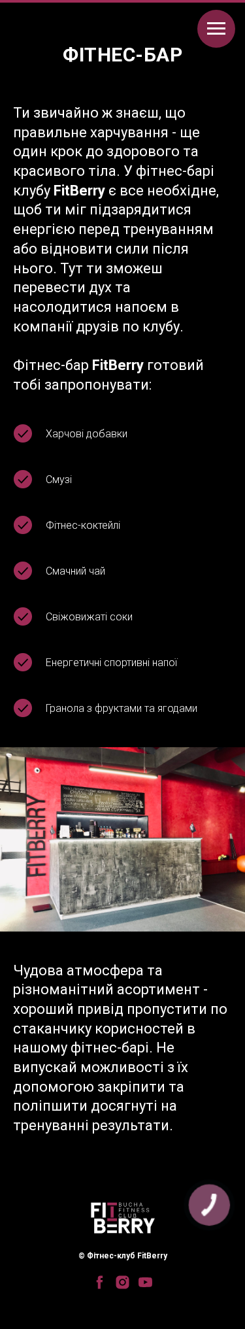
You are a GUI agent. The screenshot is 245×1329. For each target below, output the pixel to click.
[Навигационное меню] (216, 28)
